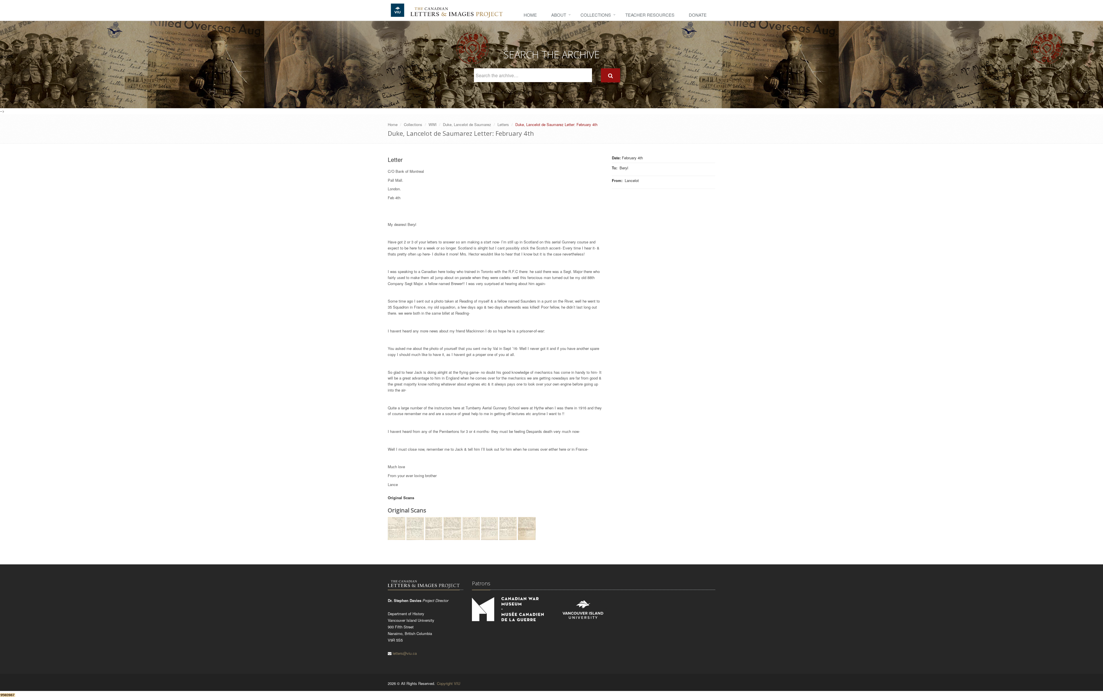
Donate (698, 15)
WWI (433, 124)
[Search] (610, 75)
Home (530, 15)
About (558, 15)
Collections (596, 15)
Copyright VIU (448, 683)
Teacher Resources (649, 15)
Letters (503, 124)
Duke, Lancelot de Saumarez (467, 124)
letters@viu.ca (405, 653)
